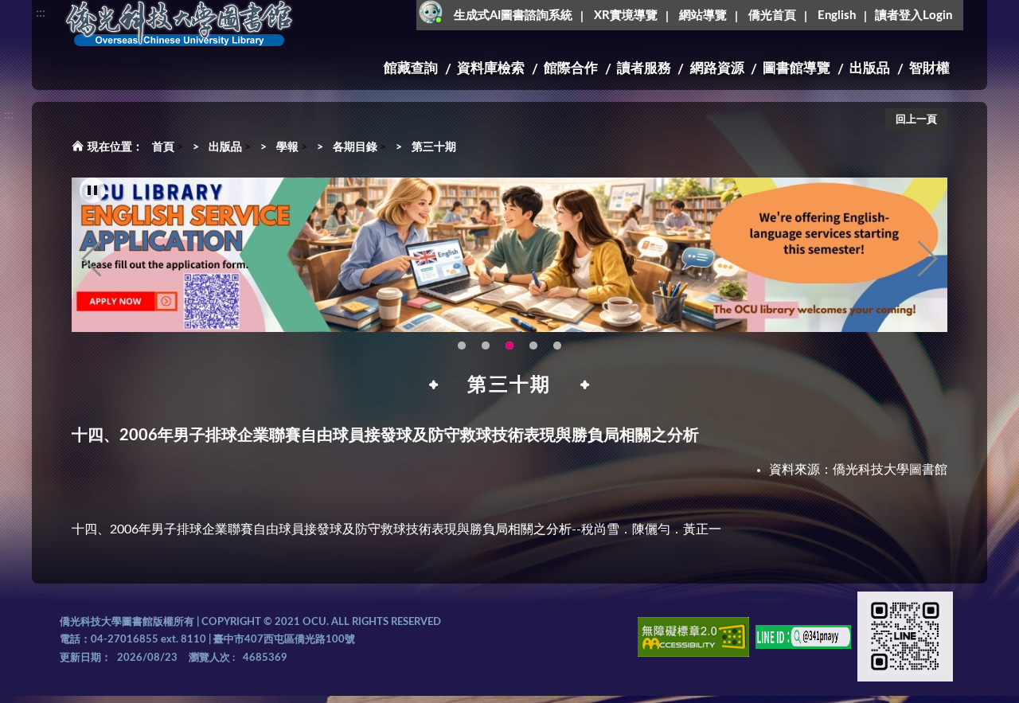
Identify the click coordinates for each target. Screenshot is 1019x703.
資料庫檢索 (491, 68)
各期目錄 (355, 147)
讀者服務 (644, 68)
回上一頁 (916, 120)
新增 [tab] (557, 346)
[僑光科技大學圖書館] (179, 24)
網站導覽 (703, 15)
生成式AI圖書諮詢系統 (513, 15)
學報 (287, 147)
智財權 (929, 68)
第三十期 (434, 147)
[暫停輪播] (92, 190)
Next (927, 259)
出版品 (869, 68)
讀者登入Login (913, 15)
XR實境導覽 (626, 15)
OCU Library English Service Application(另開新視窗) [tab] (509, 346)
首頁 (163, 147)
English (837, 15)
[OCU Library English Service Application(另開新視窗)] (509, 255)
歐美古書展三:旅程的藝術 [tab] (486, 346)
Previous (91, 259)
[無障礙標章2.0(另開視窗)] (693, 639)
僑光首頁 (772, 15)
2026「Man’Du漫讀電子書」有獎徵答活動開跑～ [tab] (462, 346)
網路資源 (717, 68)
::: (40, 12)
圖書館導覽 (796, 68)
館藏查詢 (411, 68)
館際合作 (571, 68)
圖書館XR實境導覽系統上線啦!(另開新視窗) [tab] (533, 346)
